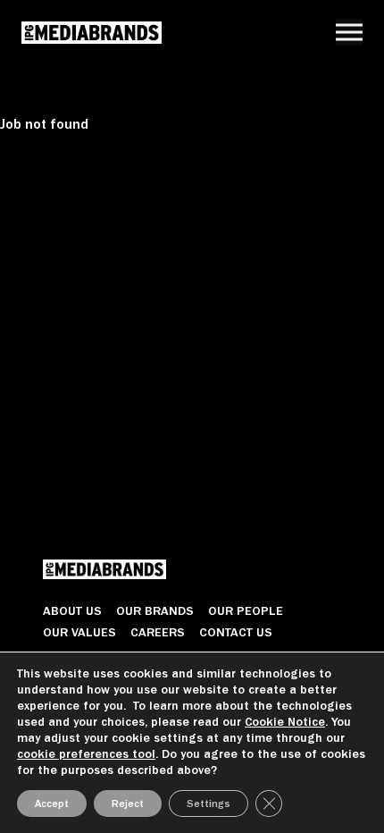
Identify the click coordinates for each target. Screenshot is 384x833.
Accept (52, 803)
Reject (128, 803)
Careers (157, 632)
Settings (208, 803)
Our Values (79, 632)
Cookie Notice (285, 721)
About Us (72, 610)
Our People (245, 610)
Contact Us (235, 632)
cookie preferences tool (86, 753)
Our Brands (155, 610)
